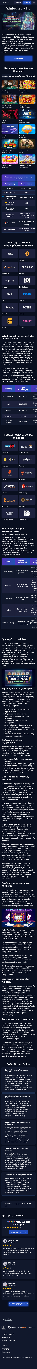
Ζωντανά (15, 76)
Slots (30, 76)
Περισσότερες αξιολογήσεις (18, 1304)
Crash (23, 76)
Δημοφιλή (5, 76)
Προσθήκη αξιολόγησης (19, 1232)
